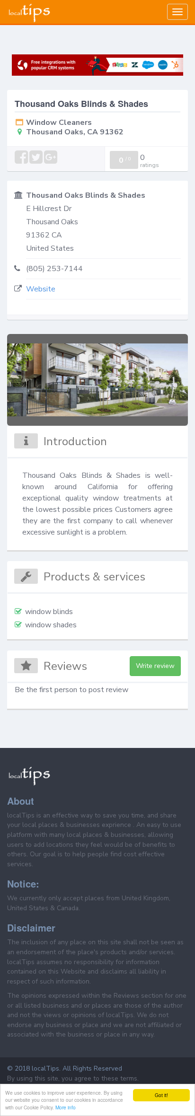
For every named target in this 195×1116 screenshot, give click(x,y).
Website (40, 289)
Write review (155, 665)
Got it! (161, 1094)
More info (65, 1107)
